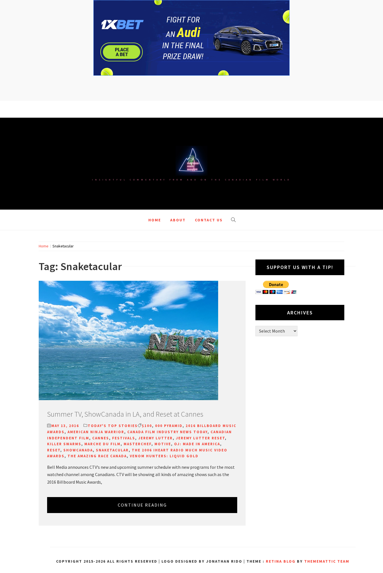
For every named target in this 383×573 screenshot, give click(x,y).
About (178, 219)
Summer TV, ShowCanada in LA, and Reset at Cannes (125, 414)
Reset (53, 450)
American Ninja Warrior (96, 432)
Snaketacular (112, 450)
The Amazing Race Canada (97, 456)
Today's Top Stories (113, 425)
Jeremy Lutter (155, 438)
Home (154, 219)
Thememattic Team (326, 561)
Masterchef (137, 444)
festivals (123, 438)
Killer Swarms (64, 444)
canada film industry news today (167, 432)
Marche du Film (102, 444)
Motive (162, 444)
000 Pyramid (169, 425)
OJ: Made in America (197, 444)
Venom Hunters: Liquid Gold (164, 456)
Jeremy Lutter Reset (200, 438)
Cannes (100, 438)
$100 (147, 425)
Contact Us (209, 219)
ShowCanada (78, 450)
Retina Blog (281, 561)
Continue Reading (142, 505)
